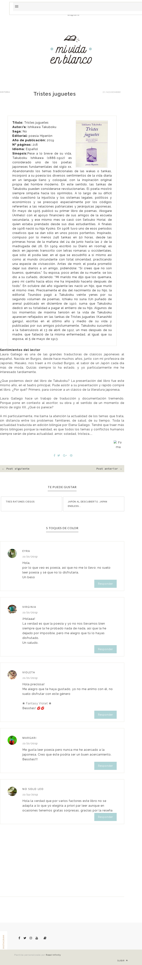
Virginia (29, 607)
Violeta (28, 672)
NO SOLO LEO (33, 789)
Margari (29, 738)
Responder (105, 583)
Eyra (26, 551)
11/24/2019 (30, 794)
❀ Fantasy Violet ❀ (36, 703)
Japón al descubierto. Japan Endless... (87, 503)
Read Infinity (53, 955)
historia (5, 92)
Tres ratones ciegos (20, 501)
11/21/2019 (29, 556)
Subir (121, 960)
